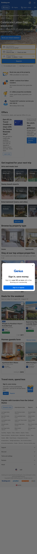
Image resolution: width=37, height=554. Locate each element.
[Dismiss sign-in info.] (32, 265)
